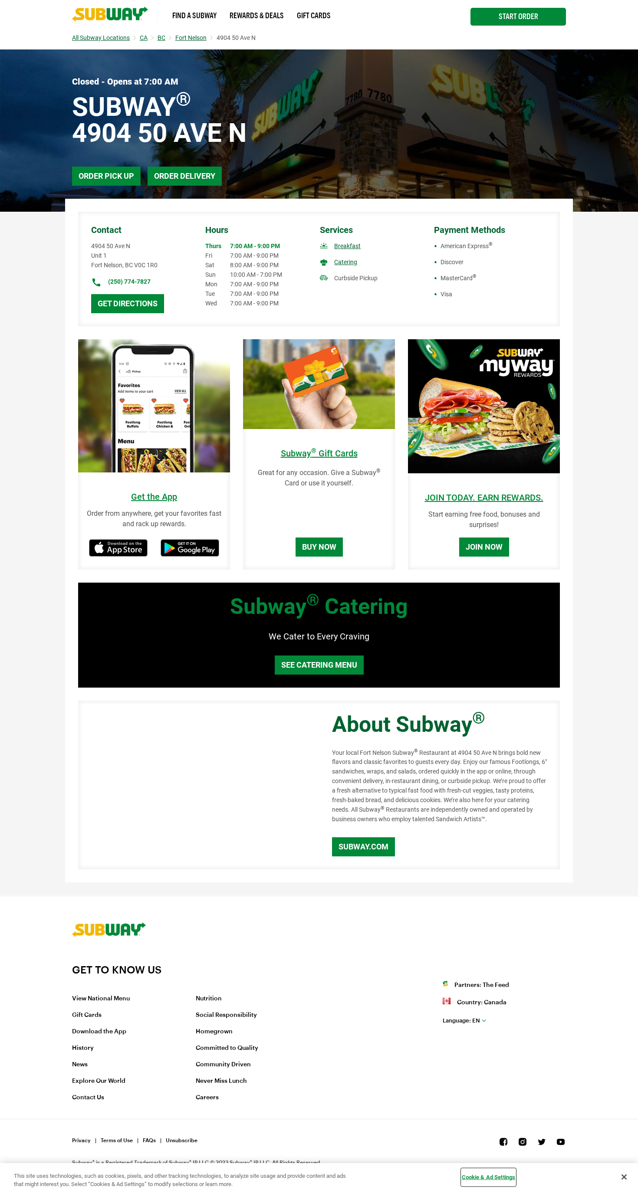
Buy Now (319, 546)
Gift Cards (314, 16)
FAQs (149, 1140)
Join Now (484, 546)
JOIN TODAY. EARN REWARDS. (484, 498)
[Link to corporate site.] (109, 957)
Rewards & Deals (257, 16)
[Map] (195, 785)
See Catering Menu (319, 664)
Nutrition (209, 999)
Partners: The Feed (481, 985)
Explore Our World (98, 1081)
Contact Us (88, 1098)
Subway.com (363, 846)
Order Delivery (184, 175)
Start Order (518, 16)
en (461, 1020)
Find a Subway (194, 16)
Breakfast (347, 246)
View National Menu (101, 999)
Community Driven (223, 1065)
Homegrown (214, 1032)
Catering (345, 262)
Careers (207, 1098)
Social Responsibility (226, 1015)
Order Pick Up (106, 175)
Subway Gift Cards (319, 454)
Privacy (81, 1140)
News (80, 1065)
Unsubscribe (181, 1140)
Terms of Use (117, 1140)
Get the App (154, 497)
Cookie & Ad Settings (489, 1177)
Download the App (99, 1032)
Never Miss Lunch (221, 1081)
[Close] (624, 1176)
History (83, 1048)
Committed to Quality (227, 1048)
